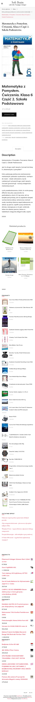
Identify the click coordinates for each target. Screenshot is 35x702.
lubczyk (13, 137)
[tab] (18, 149)
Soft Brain (18, 2)
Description (18, 149)
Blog (30, 692)
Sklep (25, 692)
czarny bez (8, 137)
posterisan (4, 139)
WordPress (24, 698)
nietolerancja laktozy (21, 137)
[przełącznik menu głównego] (2, 3)
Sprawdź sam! (9, 114)
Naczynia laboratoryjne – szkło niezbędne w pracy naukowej (17, 534)
